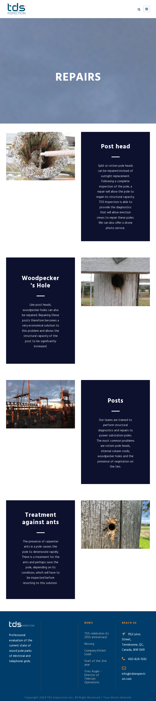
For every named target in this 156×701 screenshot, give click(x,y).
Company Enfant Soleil (95, 652)
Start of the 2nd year (95, 663)
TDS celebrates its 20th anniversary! (96, 635)
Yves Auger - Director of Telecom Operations (93, 677)
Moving (89, 644)
